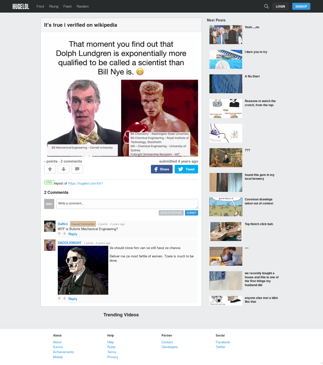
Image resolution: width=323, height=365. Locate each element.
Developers (170, 346)
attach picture (171, 213)
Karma (58, 346)
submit (191, 213)
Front (40, 6)
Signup (301, 6)
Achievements (63, 351)
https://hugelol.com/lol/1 (85, 183)
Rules (111, 346)
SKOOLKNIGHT (70, 242)
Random (83, 6)
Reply (72, 233)
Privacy (112, 356)
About (57, 342)
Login (280, 6)
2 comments (71, 161)
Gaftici (63, 223)
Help (110, 342)
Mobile (58, 356)
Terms (111, 351)
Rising (53, 6)
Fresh (67, 6)
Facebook (223, 342)
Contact (167, 342)
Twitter (220, 346)
